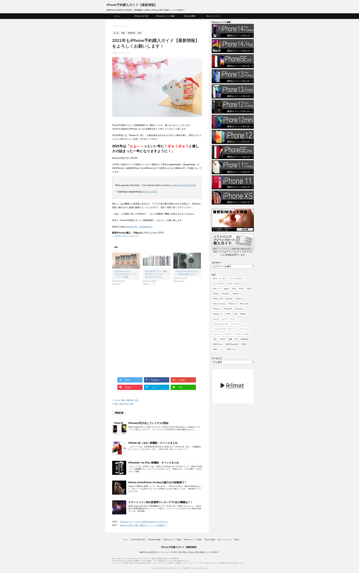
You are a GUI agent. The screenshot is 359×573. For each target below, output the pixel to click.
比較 (136, 400)
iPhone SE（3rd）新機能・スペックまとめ (153, 442)
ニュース (216, 334)
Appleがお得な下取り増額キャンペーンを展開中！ (143, 525)
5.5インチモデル (235, 284)
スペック (236, 324)
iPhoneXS (239, 309)
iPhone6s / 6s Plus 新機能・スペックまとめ (153, 462)
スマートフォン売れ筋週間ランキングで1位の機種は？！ (160, 502)
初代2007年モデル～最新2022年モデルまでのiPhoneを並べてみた (156, 274)
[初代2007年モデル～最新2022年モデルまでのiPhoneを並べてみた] (157, 261)
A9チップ (217, 289)
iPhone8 (229, 299)
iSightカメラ (218, 314)
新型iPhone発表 (231, 344)
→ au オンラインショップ (125, 235)
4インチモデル (219, 284)
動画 (123, 400)
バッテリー (228, 334)
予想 (215, 339)
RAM (228, 314)
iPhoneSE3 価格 (154, 540)
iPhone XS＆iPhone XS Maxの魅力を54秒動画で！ (157, 482)
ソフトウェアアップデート (224, 329)
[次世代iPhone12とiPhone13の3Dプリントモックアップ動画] (126, 261)
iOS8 (234, 289)
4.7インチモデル (236, 279)
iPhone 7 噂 (218, 299)
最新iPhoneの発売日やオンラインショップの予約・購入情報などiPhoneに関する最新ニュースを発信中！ (179, 552)
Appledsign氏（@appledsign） (139, 226)
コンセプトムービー (221, 324)
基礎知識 (129, 400)
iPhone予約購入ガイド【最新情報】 (132, 5)
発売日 (244, 344)
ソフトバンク (243, 329)
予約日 (222, 339)
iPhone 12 (240, 299)
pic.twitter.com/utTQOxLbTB (183, 185)
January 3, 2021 (149, 191)
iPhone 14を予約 (141, 16)
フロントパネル (242, 334)
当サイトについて (213, 16)
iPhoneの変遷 (189, 16)
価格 (230, 339)
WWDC (243, 314)
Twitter (236, 540)
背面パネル (231, 349)
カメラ (224, 319)
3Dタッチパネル (219, 279)
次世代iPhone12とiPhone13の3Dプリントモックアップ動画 (125, 274)
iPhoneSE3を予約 (138, 540)
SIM (235, 314)
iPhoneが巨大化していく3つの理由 (148, 423)
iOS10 (248, 289)
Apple (226, 289)
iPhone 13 (232, 304)
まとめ (117, 400)
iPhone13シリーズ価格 (172, 540)
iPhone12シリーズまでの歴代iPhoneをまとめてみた (144, 522)
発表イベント (218, 349)
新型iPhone (217, 344)
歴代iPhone (124, 404)
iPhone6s (225, 294)
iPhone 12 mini (219, 304)
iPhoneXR (228, 309)
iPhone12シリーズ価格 (192, 540)
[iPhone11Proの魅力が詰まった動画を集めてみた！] (187, 261)
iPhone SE (244, 304)
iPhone (216, 294)
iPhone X (216, 309)
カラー (233, 319)
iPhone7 (236, 294)
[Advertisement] (135, 312)
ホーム (117, 16)
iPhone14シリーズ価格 (165, 16)
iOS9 (241, 289)
